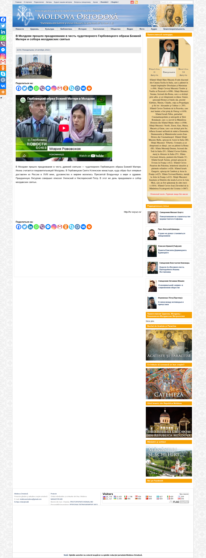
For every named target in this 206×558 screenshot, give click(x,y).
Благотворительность (174, 29)
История (82, 29)
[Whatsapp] (36, 88)
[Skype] (71, 88)
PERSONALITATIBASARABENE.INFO (84, 504)
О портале (28, 2)
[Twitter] (24, 88)
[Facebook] (18, 88)
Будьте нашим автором (63, 2)
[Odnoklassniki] (65, 88)
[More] (3, 92)
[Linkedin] (30, 88)
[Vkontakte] (83, 88)
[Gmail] (59, 88)
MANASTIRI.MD (57, 499)
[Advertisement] (78, 197)
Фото (141, 29)
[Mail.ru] (77, 88)
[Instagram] (54, 88)
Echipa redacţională (21, 502)
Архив (95, 2)
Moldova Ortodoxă (21, 494)
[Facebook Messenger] (48, 88)
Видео (130, 29)
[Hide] (1, 98)
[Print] (89, 88)
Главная (18, 2)
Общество (115, 29)
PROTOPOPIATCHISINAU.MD (81, 502)
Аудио (154, 29)
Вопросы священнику (82, 2)
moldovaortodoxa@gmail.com (30, 499)
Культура (49, 29)
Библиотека (66, 29)
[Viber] (42, 88)
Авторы (49, 2)
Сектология (98, 29)
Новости (20, 29)
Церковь (34, 29)
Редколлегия (39, 2)
